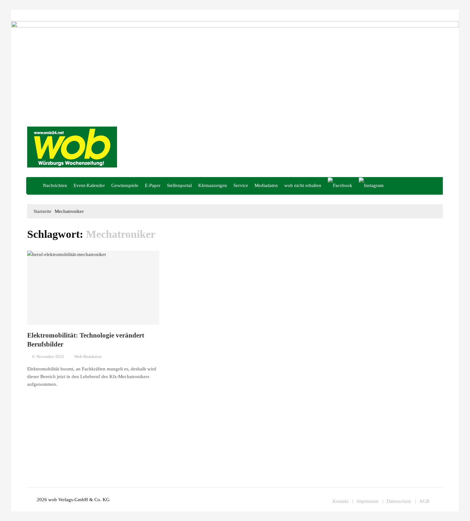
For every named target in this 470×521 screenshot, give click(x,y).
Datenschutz (399, 501)
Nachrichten (55, 185)
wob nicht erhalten (67, 15)
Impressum (113, 15)
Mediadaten (37, 15)
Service (240, 185)
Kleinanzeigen (212, 185)
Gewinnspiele (124, 185)
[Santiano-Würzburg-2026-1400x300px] (235, 68)
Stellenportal (179, 185)
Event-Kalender (89, 185)
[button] (435, 186)
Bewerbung (135, 15)
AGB (424, 501)
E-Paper (153, 185)
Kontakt (94, 15)
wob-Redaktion (88, 356)
